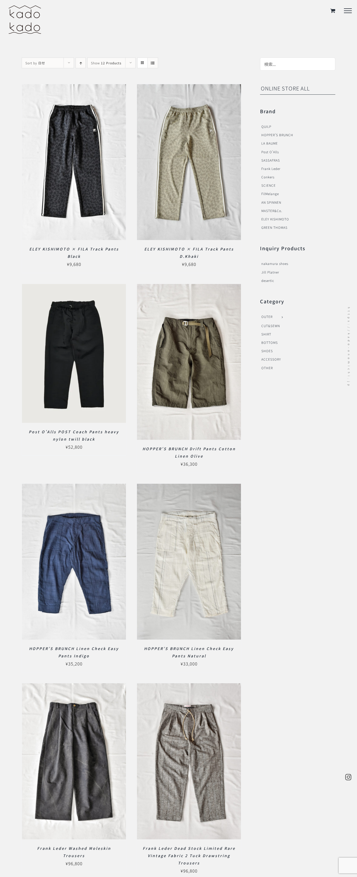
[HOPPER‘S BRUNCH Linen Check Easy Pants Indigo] (74, 488)
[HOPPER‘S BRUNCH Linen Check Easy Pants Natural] (189, 488)
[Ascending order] (81, 63)
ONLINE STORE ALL (285, 88)
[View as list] (153, 63)
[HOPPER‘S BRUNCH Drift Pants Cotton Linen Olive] (189, 288)
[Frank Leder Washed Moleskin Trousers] (74, 687)
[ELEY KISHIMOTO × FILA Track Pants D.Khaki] (189, 88)
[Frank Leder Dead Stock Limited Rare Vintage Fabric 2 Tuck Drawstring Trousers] (189, 687)
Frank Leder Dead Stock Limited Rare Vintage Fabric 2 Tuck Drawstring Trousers (189, 855)
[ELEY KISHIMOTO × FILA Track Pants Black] (74, 88)
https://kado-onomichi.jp (349, 347)
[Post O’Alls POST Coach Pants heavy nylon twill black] (74, 288)
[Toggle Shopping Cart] (333, 10)
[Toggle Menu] (348, 10)
